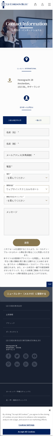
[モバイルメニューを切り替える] (49, 5)
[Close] (50, 410)
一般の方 (38, 120)
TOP (50, 284)
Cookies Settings (26, 425)
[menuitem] (35, 5)
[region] (26, 421)
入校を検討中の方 (14, 120)
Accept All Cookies (26, 431)
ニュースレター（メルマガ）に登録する (26, 293)
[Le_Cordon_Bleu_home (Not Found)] (15, 5)
